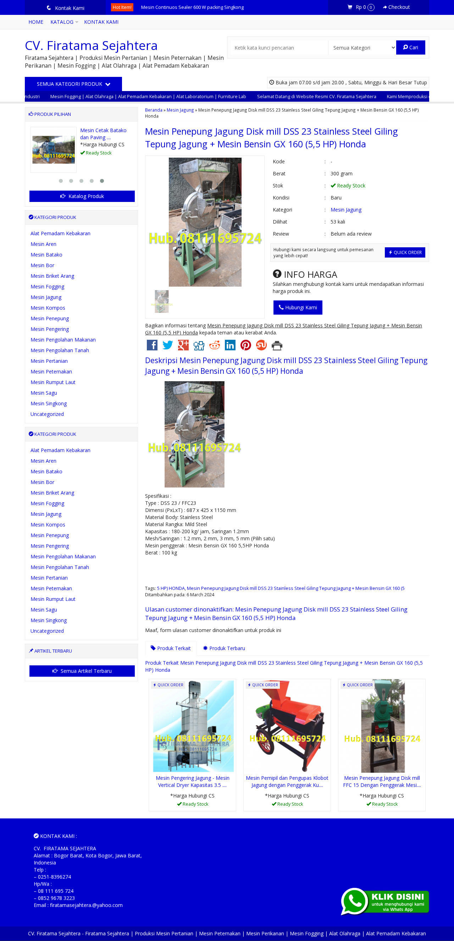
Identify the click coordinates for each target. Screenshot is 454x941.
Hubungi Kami (300, 307)
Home (35, 21)
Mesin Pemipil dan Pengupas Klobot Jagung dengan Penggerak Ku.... (287, 781)
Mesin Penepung (50, 318)
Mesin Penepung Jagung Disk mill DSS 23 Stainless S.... (198, 7)
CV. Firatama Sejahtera (91, 45)
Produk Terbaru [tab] (226, 648)
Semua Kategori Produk (70, 83)
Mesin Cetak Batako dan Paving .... (103, 134)
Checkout (398, 7)
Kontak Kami (101, 21)
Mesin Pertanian (49, 360)
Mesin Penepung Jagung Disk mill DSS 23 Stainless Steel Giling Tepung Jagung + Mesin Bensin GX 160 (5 (296, 588)
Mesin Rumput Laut (53, 382)
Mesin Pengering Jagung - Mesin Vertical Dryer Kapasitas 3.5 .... (192, 781)
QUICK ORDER (407, 252)
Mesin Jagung (180, 110)
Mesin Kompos (48, 307)
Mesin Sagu (44, 392)
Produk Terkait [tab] (173, 648)
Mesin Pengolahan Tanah (60, 350)
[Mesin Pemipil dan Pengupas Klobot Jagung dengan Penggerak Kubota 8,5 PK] (287, 725)
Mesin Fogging (47, 286)
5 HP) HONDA (171, 588)
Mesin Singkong (49, 403)
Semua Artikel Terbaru (85, 670)
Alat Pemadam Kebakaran (60, 233)
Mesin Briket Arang (52, 275)
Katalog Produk (85, 196)
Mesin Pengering (50, 329)
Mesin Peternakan (51, 371)
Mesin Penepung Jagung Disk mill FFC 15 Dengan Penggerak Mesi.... (382, 781)
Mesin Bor (42, 265)
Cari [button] (413, 47)
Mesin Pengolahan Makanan (63, 339)
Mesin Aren (43, 244)
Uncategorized (47, 414)
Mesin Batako (46, 254)
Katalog (61, 21)
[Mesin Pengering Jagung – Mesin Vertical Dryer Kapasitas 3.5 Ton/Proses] (192, 725)
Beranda (153, 110)
